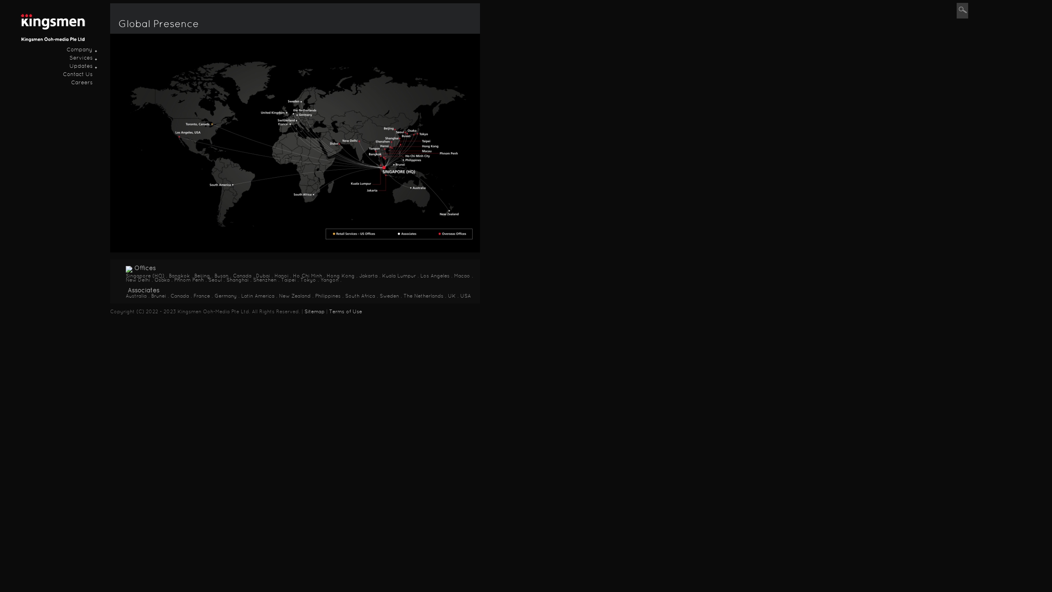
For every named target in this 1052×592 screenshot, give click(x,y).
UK (452, 296)
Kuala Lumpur (399, 276)
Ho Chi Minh (307, 276)
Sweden (389, 296)
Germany (226, 296)
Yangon (330, 280)
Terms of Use (345, 312)
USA (465, 296)
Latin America (258, 296)
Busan (221, 276)
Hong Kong (341, 276)
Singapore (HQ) (145, 276)
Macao (462, 276)
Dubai (263, 276)
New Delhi (138, 280)
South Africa (360, 296)
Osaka (162, 280)
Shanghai (237, 280)
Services (80, 58)
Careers (81, 83)
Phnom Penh (189, 280)
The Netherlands (423, 296)
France (202, 296)
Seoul (215, 280)
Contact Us (77, 74)
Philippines (328, 296)
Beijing (202, 276)
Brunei (158, 296)
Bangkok (179, 276)
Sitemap (314, 312)
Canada (242, 276)
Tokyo (308, 280)
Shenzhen (265, 280)
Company (79, 50)
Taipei (288, 280)
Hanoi (281, 276)
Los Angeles (435, 276)
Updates (80, 66)
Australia (136, 296)
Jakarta (368, 276)
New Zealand (295, 296)
